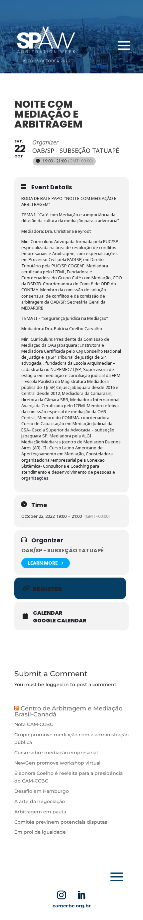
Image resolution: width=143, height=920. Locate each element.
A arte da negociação (39, 801)
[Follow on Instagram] (61, 895)
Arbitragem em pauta (41, 812)
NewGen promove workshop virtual (57, 763)
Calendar (48, 613)
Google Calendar (59, 621)
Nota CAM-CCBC (33, 724)
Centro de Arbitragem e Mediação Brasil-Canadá (68, 711)
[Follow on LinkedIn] (81, 895)
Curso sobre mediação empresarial (56, 753)
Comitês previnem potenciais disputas (60, 822)
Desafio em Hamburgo (41, 791)
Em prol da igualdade (40, 832)
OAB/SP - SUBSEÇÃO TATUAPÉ (62, 550)
